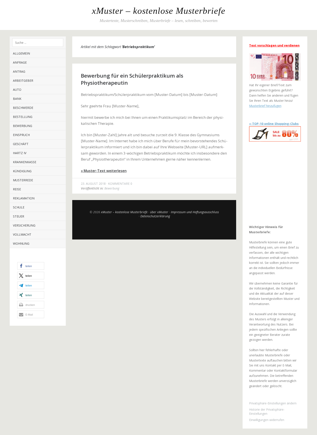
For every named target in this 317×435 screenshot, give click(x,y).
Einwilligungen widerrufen (266, 420)
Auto (17, 90)
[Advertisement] (276, 183)
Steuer (18, 216)
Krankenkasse (24, 162)
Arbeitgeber (23, 80)
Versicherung (24, 225)
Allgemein (21, 53)
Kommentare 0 (120, 184)
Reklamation (24, 198)
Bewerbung (22, 126)
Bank (17, 99)
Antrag (19, 71)
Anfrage (20, 62)
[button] (30, 266)
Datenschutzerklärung (155, 216)
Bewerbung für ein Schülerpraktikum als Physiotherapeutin (132, 79)
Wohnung (21, 243)
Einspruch (21, 135)
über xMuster (159, 212)
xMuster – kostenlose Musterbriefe (158, 11)
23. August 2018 (93, 184)
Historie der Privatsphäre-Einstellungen (267, 411)
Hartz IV (19, 153)
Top (154, 229)
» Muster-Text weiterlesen (104, 170)
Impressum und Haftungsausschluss (195, 212)
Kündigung (22, 171)
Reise (17, 189)
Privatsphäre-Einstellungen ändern (273, 403)
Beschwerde (23, 108)
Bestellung (22, 117)
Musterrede (23, 180)
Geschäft (20, 144)
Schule (18, 207)
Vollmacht (22, 234)
